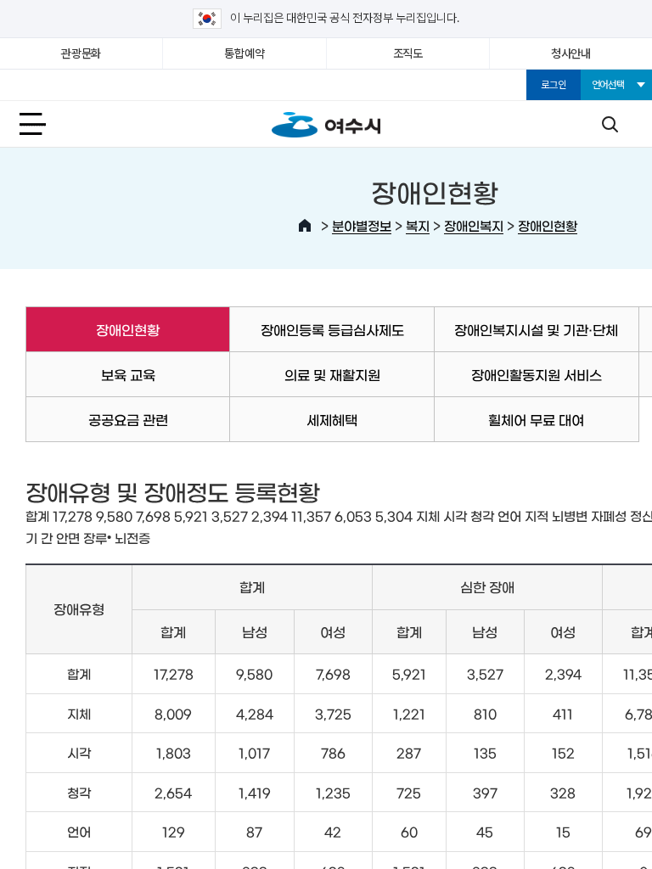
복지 (418, 225)
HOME (305, 225)
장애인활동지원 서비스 (536, 374)
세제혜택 (331, 419)
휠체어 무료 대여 (536, 419)
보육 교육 (128, 374)
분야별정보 (361, 225)
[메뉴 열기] (42, 124)
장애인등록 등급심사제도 (332, 329)
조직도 (408, 53)
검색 (609, 124)
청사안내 (571, 53)
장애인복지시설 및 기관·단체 (536, 329)
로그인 (553, 85)
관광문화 (81, 53)
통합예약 (244, 53)
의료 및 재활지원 (332, 374)
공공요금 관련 (128, 419)
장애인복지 (473, 225)
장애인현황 (547, 225)
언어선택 (608, 85)
